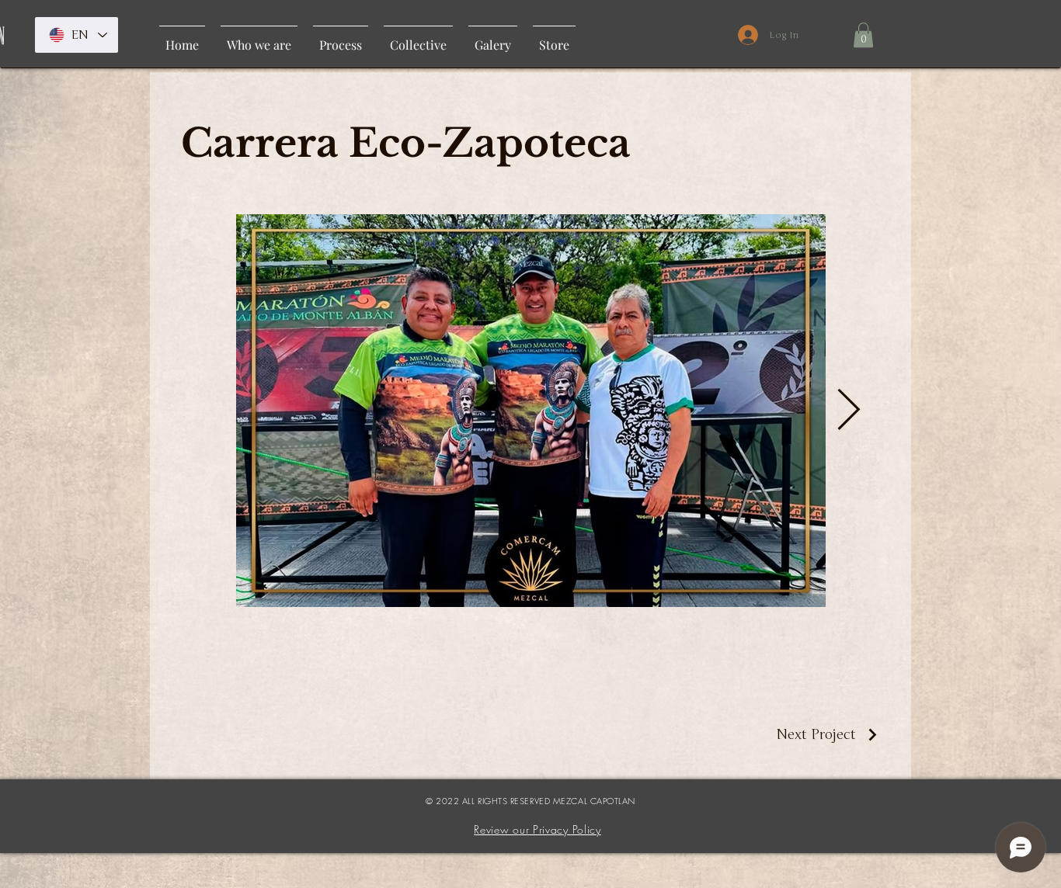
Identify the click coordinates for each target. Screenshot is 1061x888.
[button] (863, 35)
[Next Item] (848, 410)
